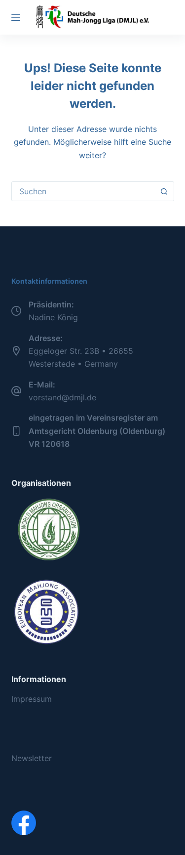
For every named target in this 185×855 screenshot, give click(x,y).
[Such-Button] (164, 191)
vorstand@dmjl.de (62, 397)
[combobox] (83, 191)
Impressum (31, 699)
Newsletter (31, 758)
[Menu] (15, 17)
